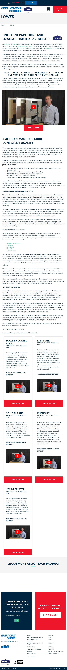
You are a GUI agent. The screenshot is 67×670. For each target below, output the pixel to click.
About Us (50, 635)
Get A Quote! (18, 403)
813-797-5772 (18, 3)
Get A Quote (33, 128)
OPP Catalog (31, 656)
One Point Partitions (10, 44)
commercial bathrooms (25, 46)
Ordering (50, 647)
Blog (49, 637)
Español (30, 3)
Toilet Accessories (53, 653)
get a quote (60, 9)
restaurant (43, 199)
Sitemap (3, 668)
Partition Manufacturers (35, 637)
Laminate (10, 245)
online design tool (51, 48)
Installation (31, 647)
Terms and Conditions (11, 668)
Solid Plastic (10, 247)
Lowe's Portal (5, 664)
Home (3, 25)
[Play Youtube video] (33, 107)
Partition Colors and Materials (33, 640)
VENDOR (28, 12)
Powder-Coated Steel (13, 243)
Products (51, 649)
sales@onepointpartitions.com (11, 641)
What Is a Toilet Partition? (56, 651)
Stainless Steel (11, 251)
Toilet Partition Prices (34, 649)
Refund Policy (31, 653)
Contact (50, 639)
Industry (50, 643)
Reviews (29, 651)
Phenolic (9, 249)
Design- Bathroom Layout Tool (35, 644)
